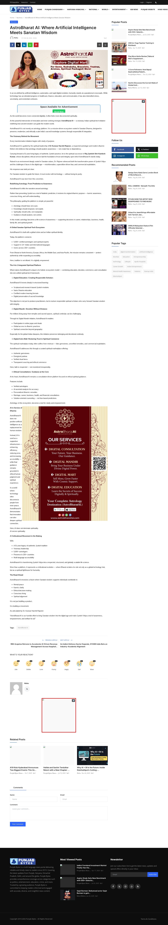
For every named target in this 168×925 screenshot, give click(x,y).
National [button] (93, 9)
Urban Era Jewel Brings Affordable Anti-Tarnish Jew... (141, 213)
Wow (92, 669)
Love (41, 669)
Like (16, 669)
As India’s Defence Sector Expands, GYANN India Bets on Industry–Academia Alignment (83, 645)
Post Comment (17, 824)
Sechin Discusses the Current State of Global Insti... (143, 84)
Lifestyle (127, 262)
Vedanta (137, 271)
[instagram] (125, 886)
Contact (32, 2)
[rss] (137, 886)
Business (20, 18)
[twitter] (119, 886)
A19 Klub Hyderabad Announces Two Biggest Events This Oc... (24, 768)
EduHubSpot (117, 276)
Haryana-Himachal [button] (75, 9)
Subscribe (153, 874)
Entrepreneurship (140, 257)
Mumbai (116, 257)
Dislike (28, 669)
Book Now (58, 112)
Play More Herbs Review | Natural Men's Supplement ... (141, 57)
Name (12, 795)
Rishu (26, 683)
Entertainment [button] (119, 9)
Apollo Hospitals (139, 262)
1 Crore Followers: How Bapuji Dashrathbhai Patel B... (139, 71)
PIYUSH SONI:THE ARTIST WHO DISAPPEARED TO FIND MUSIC (140, 200)
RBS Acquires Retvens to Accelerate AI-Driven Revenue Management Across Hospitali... (34, 645)
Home (39, 9)
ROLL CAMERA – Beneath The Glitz (141, 186)
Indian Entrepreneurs (134, 266)
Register (149, 2)
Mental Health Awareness (122, 271)
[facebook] (113, 886)
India (115, 252)
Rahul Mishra (132, 88)
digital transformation (128, 252)
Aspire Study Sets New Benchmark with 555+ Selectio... (141, 31)
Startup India (148, 271)
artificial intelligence (146, 252)
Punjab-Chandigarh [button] (54, 9)
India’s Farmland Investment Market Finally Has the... (92, 866)
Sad (79, 669)
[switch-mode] (156, 2)
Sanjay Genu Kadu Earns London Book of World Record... (143, 174)
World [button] (105, 9)
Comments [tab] (18, 787)
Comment (14, 805)
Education (126, 257)
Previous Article (51, 640)
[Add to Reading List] (105, 45)
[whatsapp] (131, 886)
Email (62, 795)
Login (142, 2)
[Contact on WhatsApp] (59, 715)
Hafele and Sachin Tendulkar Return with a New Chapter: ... (56, 768)
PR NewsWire (14, 2)
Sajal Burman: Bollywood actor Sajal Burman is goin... (92, 892)
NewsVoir (24, 2)
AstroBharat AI (23, 628)
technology (117, 262)
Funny (54, 669)
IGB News (134, 9)
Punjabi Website (148, 9)
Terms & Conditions (148, 919)
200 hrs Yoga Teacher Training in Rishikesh (141, 44)
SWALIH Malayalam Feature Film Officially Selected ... (140, 227)
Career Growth (118, 266)
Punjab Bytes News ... (17, 773)
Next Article (65, 640)
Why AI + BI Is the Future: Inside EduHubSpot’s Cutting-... (91, 768)
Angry (67, 669)
